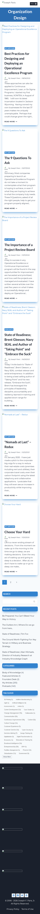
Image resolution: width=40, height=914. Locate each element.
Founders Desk (9, 679)
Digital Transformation (24, 736)
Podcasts (9, 329)
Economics (8, 740)
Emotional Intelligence (13, 743)
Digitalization (9, 736)
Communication (10, 716)
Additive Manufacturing (24, 699)
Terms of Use (27, 909)
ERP (23, 746)
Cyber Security (27, 729)
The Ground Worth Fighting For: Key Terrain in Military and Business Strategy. (19, 643)
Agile (6, 703)
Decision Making (10, 733)
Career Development (12, 709)
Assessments (9, 706)
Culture (32, 719)
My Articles (10, 48)
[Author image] (6, 78)
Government (24, 753)
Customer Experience (12, 726)
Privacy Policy (13, 909)
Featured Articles (10, 676)
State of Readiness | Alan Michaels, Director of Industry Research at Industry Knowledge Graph (18, 655)
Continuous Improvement (14, 719)
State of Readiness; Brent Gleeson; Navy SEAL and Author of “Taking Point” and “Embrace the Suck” (18, 344)
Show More (7, 757)
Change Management (13, 713)
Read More (10, 122)
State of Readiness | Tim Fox (15, 634)
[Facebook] (18, 895)
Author (21, 706)
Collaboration (30, 713)
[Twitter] (22, 895)
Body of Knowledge (11, 672)
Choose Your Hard (17, 532)
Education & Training (24, 740)
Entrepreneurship (11, 746)
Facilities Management (12, 750)
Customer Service (11, 729)
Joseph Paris (15, 78)
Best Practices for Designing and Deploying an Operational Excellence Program (18, 63)
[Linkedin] (13, 895)
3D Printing (8, 699)
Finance (27, 750)
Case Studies (29, 709)
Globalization (10, 753)
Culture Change (10, 723)
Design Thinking (26, 733)
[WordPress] (26, 895)
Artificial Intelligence (19, 703)
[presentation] (20, 35)
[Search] (34, 601)
